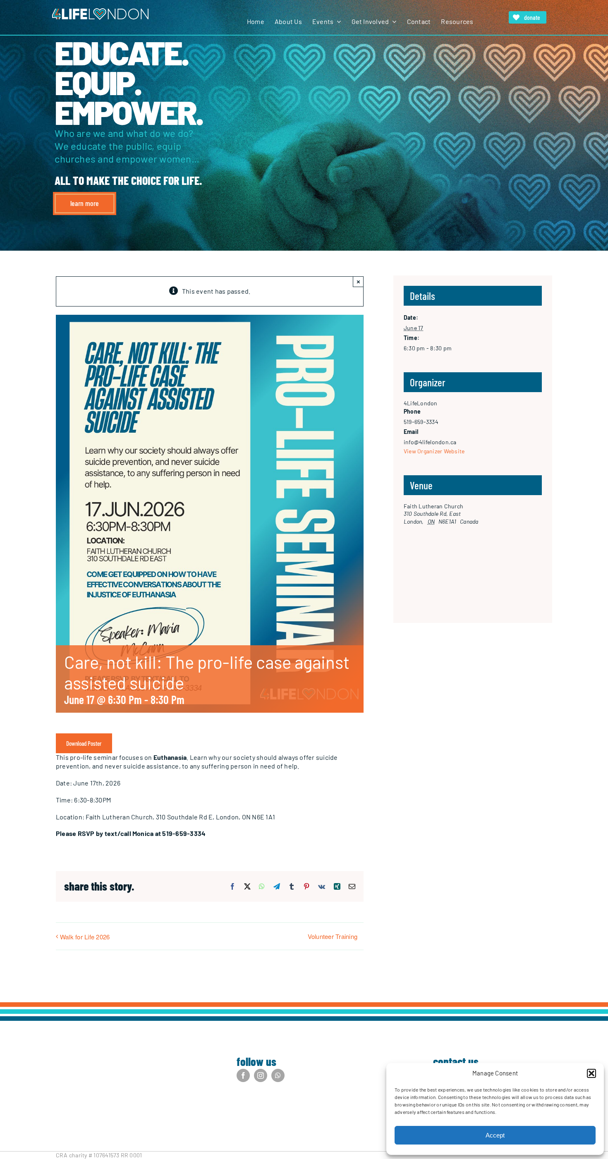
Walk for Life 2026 (85, 936)
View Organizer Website (434, 451)
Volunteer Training (332, 936)
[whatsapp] (278, 1075)
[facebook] (243, 1075)
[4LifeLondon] (100, 11)
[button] (591, 1073)
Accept (495, 1135)
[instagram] (260, 1075)
